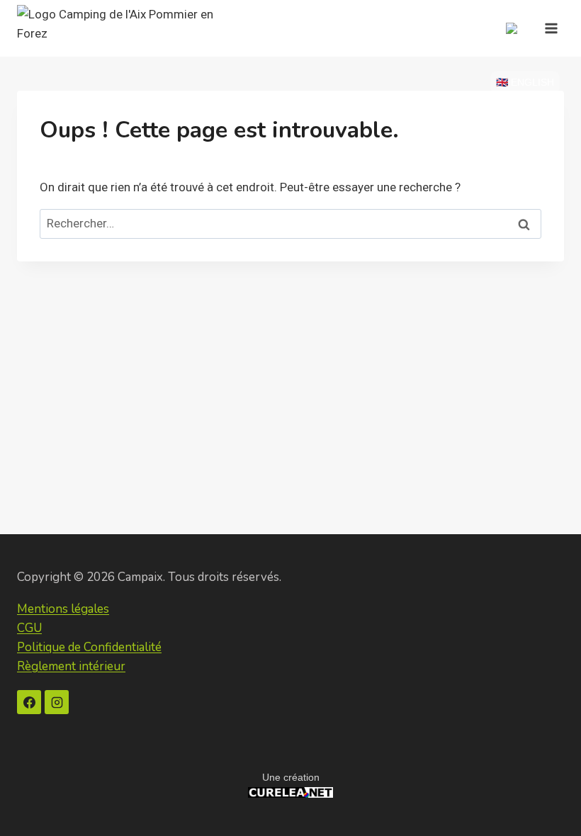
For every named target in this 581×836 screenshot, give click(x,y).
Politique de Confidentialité (89, 647)
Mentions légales (63, 609)
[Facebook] (29, 702)
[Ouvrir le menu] (551, 28)
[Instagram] (57, 702)
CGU (29, 628)
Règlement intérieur (71, 666)
